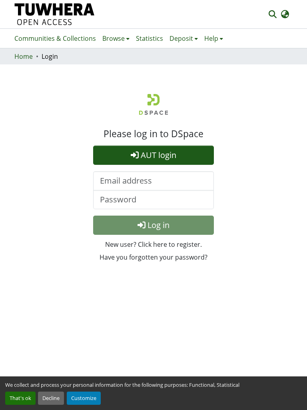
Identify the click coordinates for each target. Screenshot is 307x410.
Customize (83, 398)
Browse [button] (113, 38)
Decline (51, 398)
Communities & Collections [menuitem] (55, 38)
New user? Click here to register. (153, 244)
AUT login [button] (157, 155)
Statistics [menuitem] (149, 38)
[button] (54, 14)
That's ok (20, 398)
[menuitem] (116, 38)
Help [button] (211, 38)
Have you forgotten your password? (153, 257)
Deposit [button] (181, 38)
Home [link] (23, 56)
